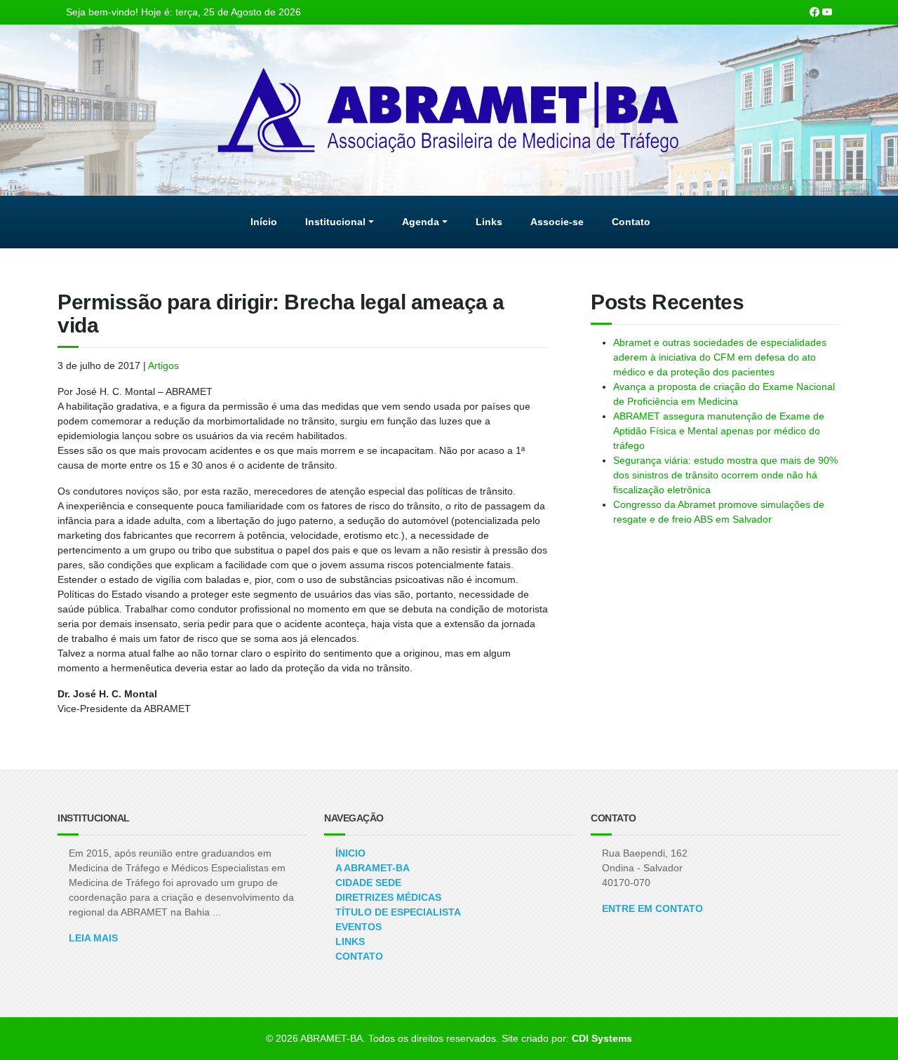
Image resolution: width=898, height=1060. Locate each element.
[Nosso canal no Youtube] (827, 12)
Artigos (163, 365)
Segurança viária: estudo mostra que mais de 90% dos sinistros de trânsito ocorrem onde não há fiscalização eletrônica (725, 475)
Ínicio (350, 853)
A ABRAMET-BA (372, 867)
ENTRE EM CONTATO (652, 908)
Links (350, 941)
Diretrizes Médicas (388, 897)
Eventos (358, 926)
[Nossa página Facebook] (814, 12)
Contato (359, 956)
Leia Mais (93, 938)
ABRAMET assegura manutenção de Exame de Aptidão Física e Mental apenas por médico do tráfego (718, 430)
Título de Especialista (398, 912)
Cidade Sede (368, 882)
